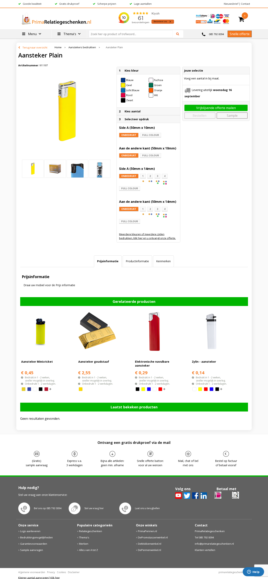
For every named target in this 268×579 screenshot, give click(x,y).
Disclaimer (74, 572)
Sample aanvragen (31, 550)
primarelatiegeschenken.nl (233, 572)
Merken (83, 543)
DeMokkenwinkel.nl (149, 543)
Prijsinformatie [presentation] (108, 261)
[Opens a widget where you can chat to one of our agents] (253, 572)
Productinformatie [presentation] (137, 261)
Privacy (51, 572)
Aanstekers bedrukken (82, 47)
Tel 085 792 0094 (204, 537)
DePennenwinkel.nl (149, 550)
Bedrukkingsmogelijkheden (36, 537)
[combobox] (132, 34)
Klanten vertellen (205, 550)
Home (58, 47)
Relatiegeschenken (90, 531)
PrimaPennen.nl (147, 531)
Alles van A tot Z (88, 550)
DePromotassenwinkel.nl (153, 537)
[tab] (108, 261)
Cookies (61, 572)
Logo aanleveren (30, 531)
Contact (245, 3)
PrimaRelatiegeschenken (210, 531)
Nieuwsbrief (231, 3)
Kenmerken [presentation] (163, 261)
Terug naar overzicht (35, 47)
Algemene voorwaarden (31, 572)
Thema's (84, 537)
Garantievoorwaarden (33, 543)
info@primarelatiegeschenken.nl (214, 543)
